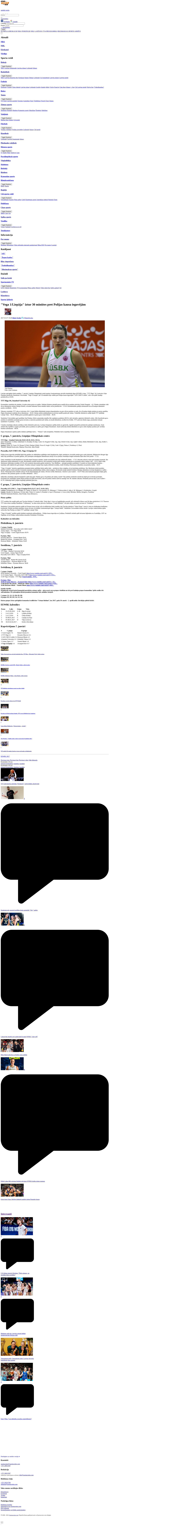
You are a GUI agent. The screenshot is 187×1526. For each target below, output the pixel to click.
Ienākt (3, 29)
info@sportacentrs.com (26, 1475)
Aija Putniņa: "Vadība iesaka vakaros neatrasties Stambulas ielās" (16, 738)
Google (14, 21)
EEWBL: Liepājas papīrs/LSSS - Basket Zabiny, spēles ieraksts (15, 665)
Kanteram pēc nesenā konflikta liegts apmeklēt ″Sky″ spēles (19, 910)
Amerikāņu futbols (42, 200)
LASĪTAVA (38, 31)
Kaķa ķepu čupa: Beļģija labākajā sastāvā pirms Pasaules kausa (20, 1199)
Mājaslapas (10, 245)
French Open (45, 101)
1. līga (72, 87)
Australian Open (28, 101)
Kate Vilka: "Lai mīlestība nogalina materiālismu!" (16, 1419)
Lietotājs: (3, 23)
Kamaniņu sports (23, 110)
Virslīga (9, 87)
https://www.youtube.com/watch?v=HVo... (42, 575)
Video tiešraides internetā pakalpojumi (25, 245)
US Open (4, 101)
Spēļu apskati (55, 288)
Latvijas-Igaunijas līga (11, 78)
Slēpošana (32, 110)
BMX (2, 186)
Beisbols (51, 200)
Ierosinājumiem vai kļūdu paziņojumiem (13, 1510)
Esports (11, 200)
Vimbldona (37, 101)
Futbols (7, 288)
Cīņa (6, 213)
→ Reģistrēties (5, 27)
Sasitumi (8, 227)
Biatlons (15, 110)
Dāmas (31, 78)
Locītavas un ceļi (16, 227)
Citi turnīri (16, 120)
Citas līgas (62, 87)
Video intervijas (45, 288)
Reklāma (3, 245)
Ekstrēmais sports (30, 200)
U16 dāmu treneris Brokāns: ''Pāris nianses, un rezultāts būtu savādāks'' (15, 1274)
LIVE (2, 288)
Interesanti (6, 1214)
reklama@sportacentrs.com (9, 1484)
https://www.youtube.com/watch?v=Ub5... (43, 583)
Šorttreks (38, 110)
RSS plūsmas (5, 1508)
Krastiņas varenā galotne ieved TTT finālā (11, 700)
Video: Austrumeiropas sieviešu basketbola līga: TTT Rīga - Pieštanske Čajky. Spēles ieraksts (22, 654)
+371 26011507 (6, 1466)
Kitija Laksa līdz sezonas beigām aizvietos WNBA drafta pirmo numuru (23, 1181)
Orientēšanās (5, 200)
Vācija (52, 87)
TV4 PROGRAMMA (50, 31)
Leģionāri (30, 68)
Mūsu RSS (41, 245)
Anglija (38, 87)
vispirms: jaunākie (19, 764)
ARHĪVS (78, 31)
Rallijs (5, 153)
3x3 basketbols (44, 78)
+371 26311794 (6, 1482)
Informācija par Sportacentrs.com (11, 1506)
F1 (1, 153)
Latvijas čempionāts (10, 68)
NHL (32, 31)
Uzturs (3, 227)
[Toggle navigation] (1, 33)
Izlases (35, 68)
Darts (55, 200)
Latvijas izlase (25, 87)
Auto (17, 153)
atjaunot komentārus (7, 764)
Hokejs (38, 288)
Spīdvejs (13, 153)
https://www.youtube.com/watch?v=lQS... (40, 585)
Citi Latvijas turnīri (80, 87)
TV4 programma (22, 288)
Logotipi (53, 245)
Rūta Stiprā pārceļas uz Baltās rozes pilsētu (14, 1055)
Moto (8, 153)
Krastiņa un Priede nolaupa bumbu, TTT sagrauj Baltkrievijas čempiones (18, 713)
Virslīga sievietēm (17, 129)
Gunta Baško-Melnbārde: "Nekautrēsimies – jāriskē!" (13, 726)
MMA (3, 213)
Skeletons (4, 110)
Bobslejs (9, 110)
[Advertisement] (17, 1435)
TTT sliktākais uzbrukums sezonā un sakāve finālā (12, 688)
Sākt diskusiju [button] (33, 760)
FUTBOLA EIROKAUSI (9, 31)
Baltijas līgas (5, 120)
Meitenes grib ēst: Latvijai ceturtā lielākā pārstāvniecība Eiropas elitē (13, 1334)
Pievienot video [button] (23, 760)
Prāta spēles (17, 200)
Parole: (3, 25)
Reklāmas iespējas (6, 1505)
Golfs (23, 200)
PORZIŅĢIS (26, 31)
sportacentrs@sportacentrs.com (10, 1464)
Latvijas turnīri (63, 78)
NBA (19, 31)
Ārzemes (20, 101)
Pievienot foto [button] (14, 760)
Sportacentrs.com (13, 1515)
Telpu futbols (16, 87)
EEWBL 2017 (5, 756)
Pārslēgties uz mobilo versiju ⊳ (10, 1456)
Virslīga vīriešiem (6, 129)
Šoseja (7, 186)
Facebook (6, 21)
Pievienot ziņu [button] (5, 760)
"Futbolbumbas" (99, 87)
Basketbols (13, 288)
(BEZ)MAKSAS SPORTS (65, 31)
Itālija (47, 87)
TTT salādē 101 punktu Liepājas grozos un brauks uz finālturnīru (16, 751)
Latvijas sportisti (12, 101)
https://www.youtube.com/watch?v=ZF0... (39, 573)
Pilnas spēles (31, 288)
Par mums (48, 245)
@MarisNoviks (28, 318)
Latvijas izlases (21, 68)
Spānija (43, 87)
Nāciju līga (90, 87)
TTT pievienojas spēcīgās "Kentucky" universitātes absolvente (20, 784)
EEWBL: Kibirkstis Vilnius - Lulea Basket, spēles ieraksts (14, 675)
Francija (56, 87)
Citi (9, 213)
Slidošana (44, 110)
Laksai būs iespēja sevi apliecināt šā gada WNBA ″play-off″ (19, 1037)
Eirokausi (21, 78)
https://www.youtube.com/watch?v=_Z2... (42, 582)
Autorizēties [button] (4, 19)
